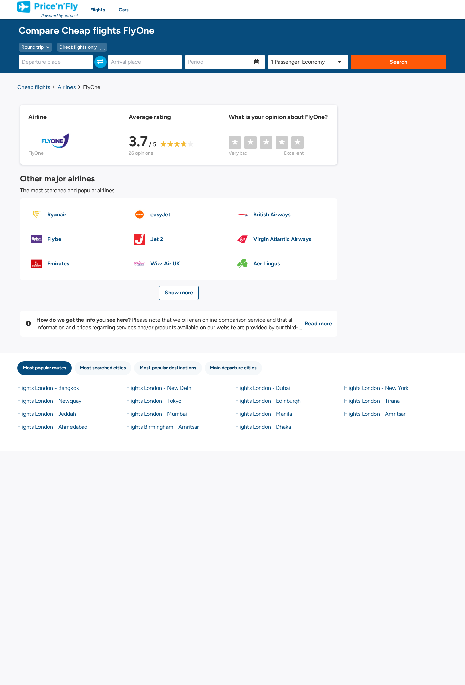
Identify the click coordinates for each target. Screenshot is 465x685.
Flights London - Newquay (49, 401)
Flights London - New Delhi (159, 388)
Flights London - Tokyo (153, 401)
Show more (179, 292)
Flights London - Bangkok (48, 388)
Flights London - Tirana (372, 401)
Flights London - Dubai (262, 388)
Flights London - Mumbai (156, 414)
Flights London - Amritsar (374, 414)
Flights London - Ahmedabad (52, 427)
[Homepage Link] (47, 7)
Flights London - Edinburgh (268, 401)
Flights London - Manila (263, 414)
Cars (124, 10)
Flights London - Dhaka (263, 427)
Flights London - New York (376, 388)
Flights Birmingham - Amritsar (162, 427)
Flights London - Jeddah (46, 414)
